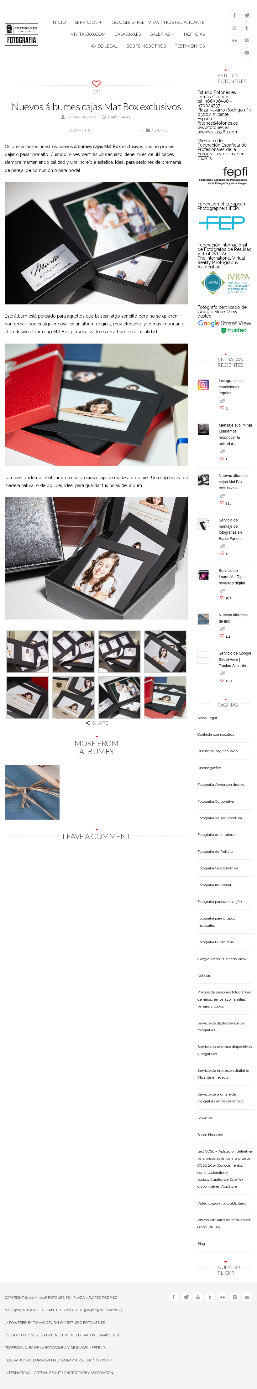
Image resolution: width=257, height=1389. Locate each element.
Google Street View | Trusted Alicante (158, 22)
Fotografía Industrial (214, 885)
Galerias (161, 34)
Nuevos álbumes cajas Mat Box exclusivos (233, 481)
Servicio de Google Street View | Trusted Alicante (235, 659)
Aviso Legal (104, 46)
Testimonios (190, 46)
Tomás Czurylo (81, 117)
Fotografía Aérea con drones (220, 784)
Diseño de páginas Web (217, 751)
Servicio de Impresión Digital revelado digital (233, 576)
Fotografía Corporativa (215, 801)
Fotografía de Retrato (215, 851)
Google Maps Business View (221, 959)
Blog (201, 1243)
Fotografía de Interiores (216, 834)
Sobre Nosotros (146, 46)
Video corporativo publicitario (221, 1203)
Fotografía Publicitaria (215, 942)
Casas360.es (127, 34)
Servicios (88, 22)
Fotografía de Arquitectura (219, 818)
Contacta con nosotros (215, 734)
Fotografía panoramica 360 (219, 901)
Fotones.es (59, 1298)
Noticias (194, 34)
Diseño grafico (209, 768)
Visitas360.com (88, 34)
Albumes (159, 130)
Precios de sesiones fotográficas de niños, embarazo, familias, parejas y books (224, 999)
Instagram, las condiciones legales (231, 386)
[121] (96, 82)
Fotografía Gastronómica (217, 868)
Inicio (58, 22)
